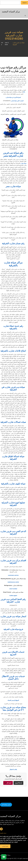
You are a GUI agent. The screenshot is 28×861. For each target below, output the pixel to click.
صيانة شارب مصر (13, 186)
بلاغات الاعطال (13, 769)
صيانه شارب (23, 163)
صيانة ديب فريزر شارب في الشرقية (13, 388)
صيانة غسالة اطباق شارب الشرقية (13, 457)
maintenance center (13, 582)
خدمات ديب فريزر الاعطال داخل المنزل (13, 677)
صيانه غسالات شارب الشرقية (13, 422)
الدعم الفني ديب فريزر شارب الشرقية (13, 532)
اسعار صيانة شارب (13, 616)
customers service (13, 575)
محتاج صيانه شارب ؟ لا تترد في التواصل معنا (13, 708)
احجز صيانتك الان (6, 804)
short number (13, 588)
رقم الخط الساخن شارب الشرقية (13, 600)
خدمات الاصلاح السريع (13, 653)
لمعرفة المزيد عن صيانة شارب (13, 97)
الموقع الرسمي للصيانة (13, 700)
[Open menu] (25, 16)
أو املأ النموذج (18, 783)
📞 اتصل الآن (8, 783)
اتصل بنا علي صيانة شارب (17, 100)
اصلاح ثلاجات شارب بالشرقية (13, 350)
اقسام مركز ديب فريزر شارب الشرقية (13, 561)
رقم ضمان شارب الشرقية (13, 243)
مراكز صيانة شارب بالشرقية (13, 264)
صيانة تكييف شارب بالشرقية (13, 483)
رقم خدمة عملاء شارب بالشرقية (13, 327)
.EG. (24, 92)
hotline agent (13, 595)
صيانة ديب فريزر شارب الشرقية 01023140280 (14, 35)
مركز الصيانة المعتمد (11, 11)
